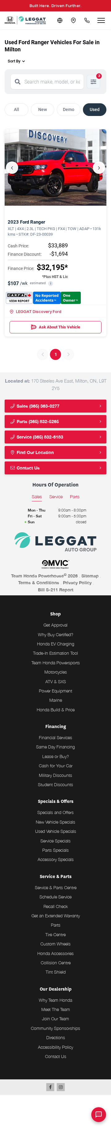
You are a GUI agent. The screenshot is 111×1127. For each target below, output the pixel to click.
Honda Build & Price (56, 709)
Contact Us (27, 467)
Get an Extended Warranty (55, 915)
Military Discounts (55, 775)
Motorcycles (55, 672)
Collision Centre (56, 962)
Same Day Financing (55, 746)
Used (95, 109)
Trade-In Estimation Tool (55, 653)
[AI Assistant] (98, 1114)
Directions (55, 1037)
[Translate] (59, 20)
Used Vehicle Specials (55, 831)
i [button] (50, 283)
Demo (68, 109)
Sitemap (90, 575)
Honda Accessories (55, 953)
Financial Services (55, 737)
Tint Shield (56, 972)
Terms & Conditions (38, 582)
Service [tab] (56, 496)
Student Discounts (55, 784)
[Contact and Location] (73, 20)
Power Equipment (55, 690)
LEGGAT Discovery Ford (38, 311)
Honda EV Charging (55, 643)
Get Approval (55, 625)
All (16, 109)
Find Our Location (34, 452)
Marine (55, 700)
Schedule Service (55, 896)
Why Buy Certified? (55, 634)
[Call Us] (86, 20)
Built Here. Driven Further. (56, 5)
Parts (55, 925)
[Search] (17, 82)
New (42, 109)
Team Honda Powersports (55, 662)
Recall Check (55, 906)
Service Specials (55, 840)
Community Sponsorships (55, 1028)
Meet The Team (55, 1009)
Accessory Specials (56, 859)
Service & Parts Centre (55, 887)
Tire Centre (55, 934)
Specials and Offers (55, 812)
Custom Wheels (55, 943)
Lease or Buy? (55, 756)
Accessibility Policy (55, 1047)
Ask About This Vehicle (59, 327)
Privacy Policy (77, 582)
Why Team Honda (55, 1000)
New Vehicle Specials (55, 822)
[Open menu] (101, 20)
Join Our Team (55, 1018)
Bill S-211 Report (55, 589)
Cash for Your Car (55, 765)
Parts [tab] (75, 496)
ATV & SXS (55, 681)
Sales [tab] (37, 496)
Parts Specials (55, 850)
